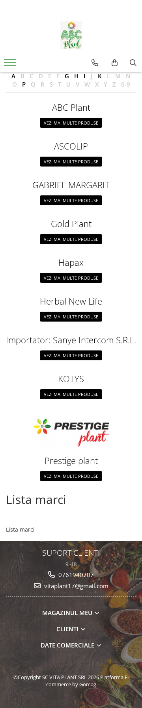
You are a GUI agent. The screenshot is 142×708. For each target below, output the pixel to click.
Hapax (71, 262)
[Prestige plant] (71, 432)
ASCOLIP (71, 146)
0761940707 (75, 575)
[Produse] (11, 65)
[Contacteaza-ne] (95, 63)
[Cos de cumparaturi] (114, 63)
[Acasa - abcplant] (71, 35)
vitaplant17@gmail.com (75, 586)
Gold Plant (71, 223)
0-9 (125, 84)
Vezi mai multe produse (71, 123)
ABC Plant (71, 107)
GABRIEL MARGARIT (71, 185)
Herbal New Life (71, 301)
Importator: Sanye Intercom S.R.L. (71, 340)
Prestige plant (71, 460)
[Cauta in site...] (133, 63)
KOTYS (71, 378)
